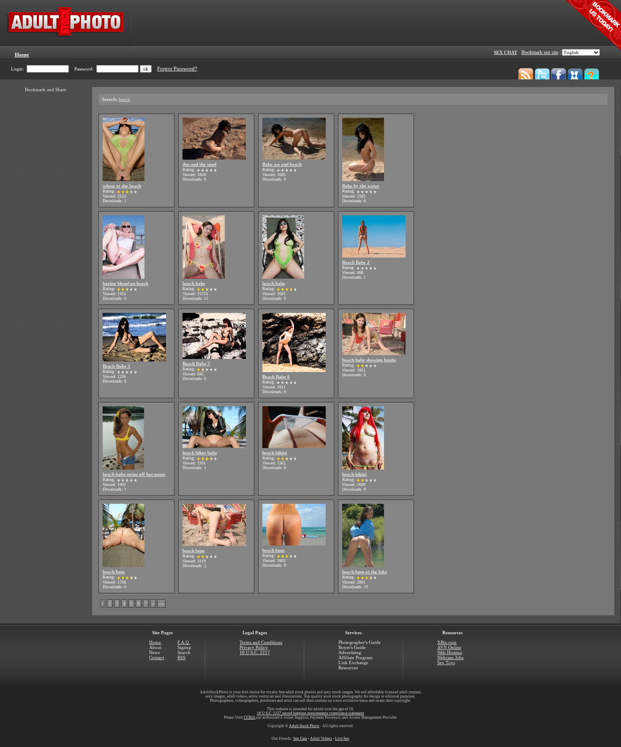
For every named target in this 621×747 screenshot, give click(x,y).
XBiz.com (447, 642)
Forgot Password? (177, 69)
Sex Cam (300, 738)
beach (124, 99)
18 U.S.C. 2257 (255, 652)
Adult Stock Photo (304, 726)
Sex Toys (446, 662)
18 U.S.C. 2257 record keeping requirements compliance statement (310, 713)
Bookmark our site (539, 52)
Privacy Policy (254, 647)
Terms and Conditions (261, 642)
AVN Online (449, 647)
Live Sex (342, 738)
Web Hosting (449, 652)
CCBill (249, 717)
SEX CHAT (505, 52)
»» (161, 603)
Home (155, 642)
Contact (156, 657)
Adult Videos (321, 738)
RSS (181, 657)
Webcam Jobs (450, 657)
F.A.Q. (183, 642)
